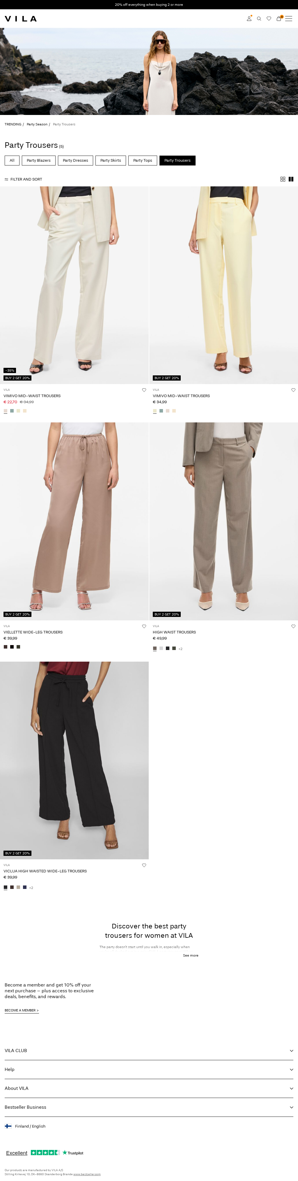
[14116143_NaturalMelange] (25, 411)
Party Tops (142, 160)
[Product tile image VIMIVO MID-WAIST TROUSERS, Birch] (74, 285)
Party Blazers (39, 160)
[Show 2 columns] (291, 179)
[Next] (5, 290)
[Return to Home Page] (21, 18)
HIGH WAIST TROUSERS (174, 632)
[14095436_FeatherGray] (18, 888)
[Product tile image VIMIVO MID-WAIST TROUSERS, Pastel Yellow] (223, 285)
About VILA (17, 1088)
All (12, 160)
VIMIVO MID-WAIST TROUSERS (32, 395)
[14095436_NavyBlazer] (25, 888)
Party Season (37, 124)
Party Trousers (177, 160)
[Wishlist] (269, 18)
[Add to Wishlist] (144, 389)
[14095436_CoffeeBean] (12, 888)
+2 (180, 649)
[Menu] (288, 18)
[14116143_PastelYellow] (18, 411)
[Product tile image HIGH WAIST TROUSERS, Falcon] (223, 521)
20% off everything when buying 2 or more (149, 5)
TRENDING (13, 124)
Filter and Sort (26, 179)
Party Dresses (75, 160)
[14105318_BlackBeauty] (167, 649)
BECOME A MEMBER (20, 1010)
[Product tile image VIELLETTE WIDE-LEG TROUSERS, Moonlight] (74, 521)
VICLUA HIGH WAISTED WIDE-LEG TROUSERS (45, 871)
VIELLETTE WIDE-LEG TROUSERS (33, 632)
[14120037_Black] (12, 647)
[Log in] (249, 18)
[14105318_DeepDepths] (174, 649)
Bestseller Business (25, 1107)
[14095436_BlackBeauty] (5, 888)
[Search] (259, 18)
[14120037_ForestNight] (18, 647)
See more (190, 955)
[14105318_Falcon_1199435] (155, 649)
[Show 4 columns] (283, 179)
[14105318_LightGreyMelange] (161, 649)
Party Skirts (110, 160)
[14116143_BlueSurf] (12, 411)
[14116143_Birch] (5, 411)
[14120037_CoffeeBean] (5, 647)
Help (10, 1069)
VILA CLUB (16, 1050)
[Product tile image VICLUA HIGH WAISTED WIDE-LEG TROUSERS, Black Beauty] (74, 760)
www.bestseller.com (87, 1174)
